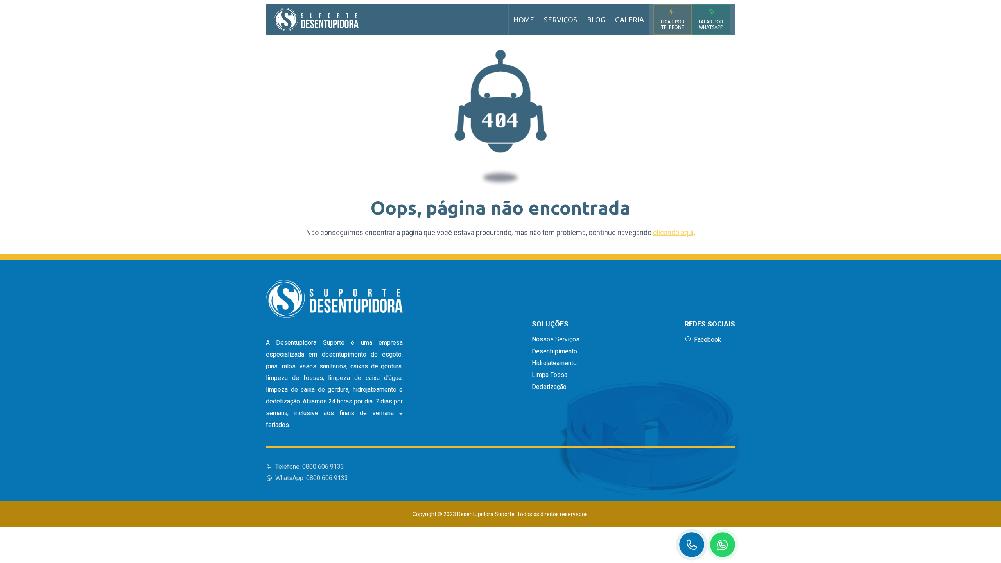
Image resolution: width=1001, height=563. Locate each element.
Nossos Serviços (555, 339)
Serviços (560, 19)
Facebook (707, 339)
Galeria (629, 19)
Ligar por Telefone (673, 24)
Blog (596, 19)
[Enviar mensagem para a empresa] (722, 545)
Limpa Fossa (549, 374)
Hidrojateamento (554, 363)
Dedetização (549, 387)
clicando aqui (673, 232)
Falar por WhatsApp (711, 24)
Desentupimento (554, 351)
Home (523, 19)
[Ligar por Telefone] (692, 545)
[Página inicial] (316, 19)
